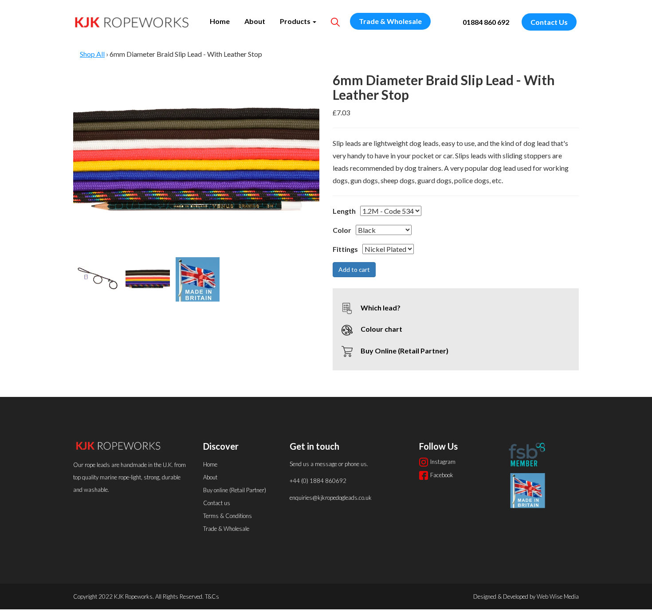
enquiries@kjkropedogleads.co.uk (331, 497)
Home (220, 21)
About (254, 21)
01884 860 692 (486, 22)
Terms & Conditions (227, 515)
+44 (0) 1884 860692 (318, 480)
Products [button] (296, 21)
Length (344, 211)
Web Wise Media (558, 596)
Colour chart (380, 329)
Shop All (92, 54)
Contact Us (549, 22)
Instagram (443, 461)
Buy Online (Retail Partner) (403, 350)
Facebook (441, 475)
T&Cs (212, 596)
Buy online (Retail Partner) (234, 490)
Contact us (216, 502)
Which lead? (380, 307)
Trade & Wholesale (390, 21)
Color (342, 230)
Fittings (345, 249)
